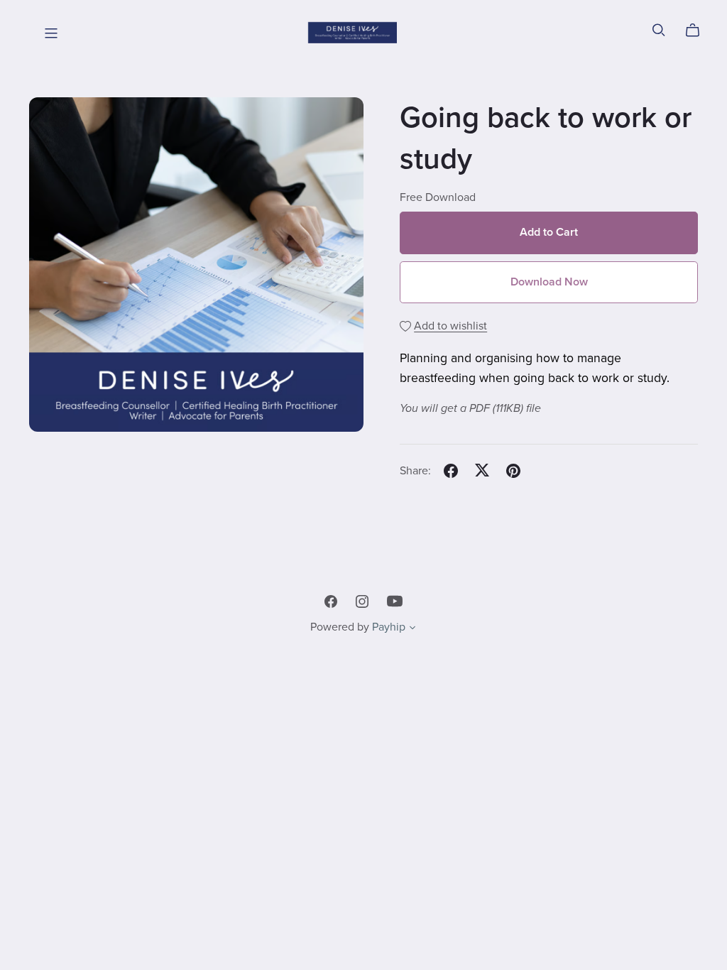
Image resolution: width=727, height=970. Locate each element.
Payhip (388, 627)
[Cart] (698, 30)
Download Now (549, 282)
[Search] (658, 30)
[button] (412, 629)
